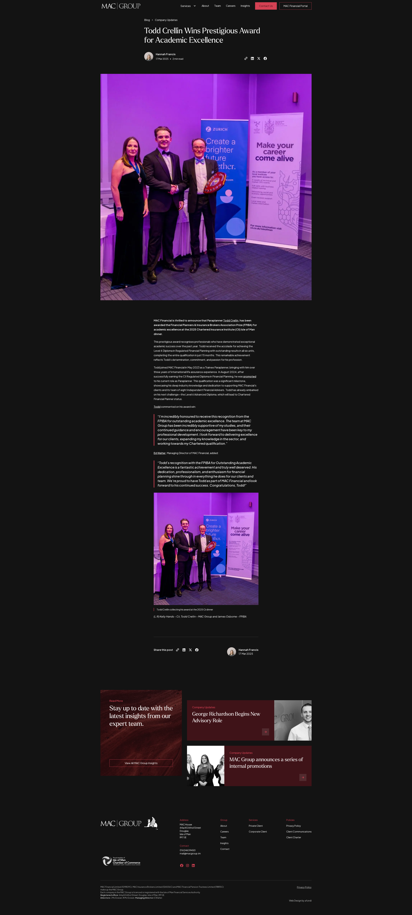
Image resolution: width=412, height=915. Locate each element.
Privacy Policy (293, 825)
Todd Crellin (230, 320)
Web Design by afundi (300, 900)
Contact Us (266, 6)
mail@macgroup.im (190, 853)
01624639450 (188, 850)
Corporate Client (258, 831)
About (205, 5)
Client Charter (293, 837)
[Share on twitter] (258, 58)
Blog (147, 20)
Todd (157, 406)
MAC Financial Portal (295, 6)
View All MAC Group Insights (141, 763)
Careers (230, 5)
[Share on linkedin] (252, 58)
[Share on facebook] (265, 58)
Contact (224, 848)
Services (185, 6)
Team (217, 5)
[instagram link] (187, 865)
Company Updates (166, 20)
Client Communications (299, 831)
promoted (249, 376)
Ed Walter (160, 453)
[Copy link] (245, 58)
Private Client (256, 825)
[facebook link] (182, 865)
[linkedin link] (193, 865)
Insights (245, 5)
